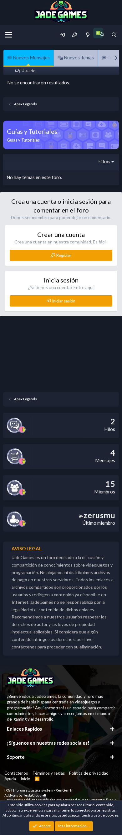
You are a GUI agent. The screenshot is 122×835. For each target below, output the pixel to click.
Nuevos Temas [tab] (78, 57)
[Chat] (100, 34)
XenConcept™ (93, 800)
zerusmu (99, 515)
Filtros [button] (104, 161)
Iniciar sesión (63, 300)
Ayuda (10, 778)
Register (63, 255)
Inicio (25, 778)
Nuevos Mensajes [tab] (31, 57)
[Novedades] (87, 35)
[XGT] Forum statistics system (38, 790)
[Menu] (8, 35)
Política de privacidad (89, 773)
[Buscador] (114, 35)
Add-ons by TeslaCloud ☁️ (25, 795)
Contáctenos (16, 773)
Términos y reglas (49, 773)
